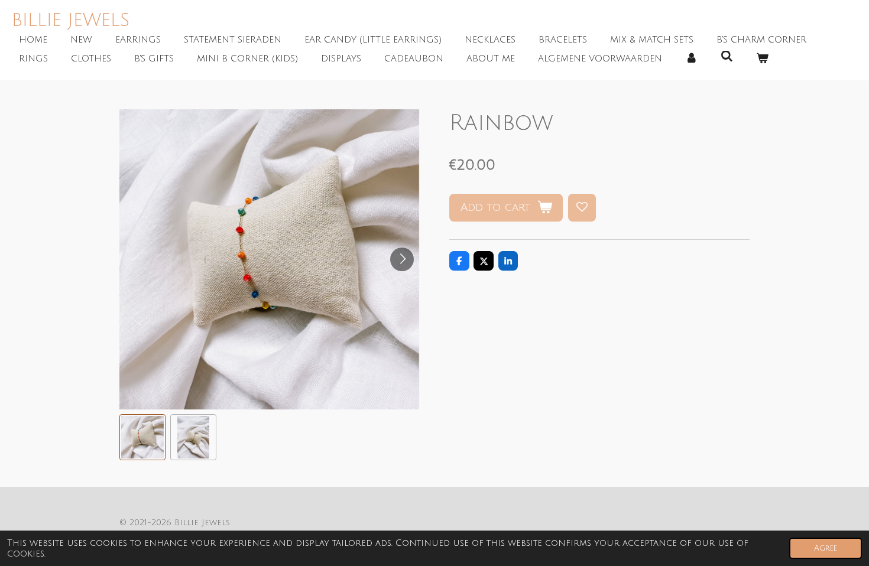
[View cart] (762, 59)
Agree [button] (825, 548)
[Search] (727, 56)
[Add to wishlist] (582, 208)
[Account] (691, 59)
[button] (142, 437)
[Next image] (402, 259)
